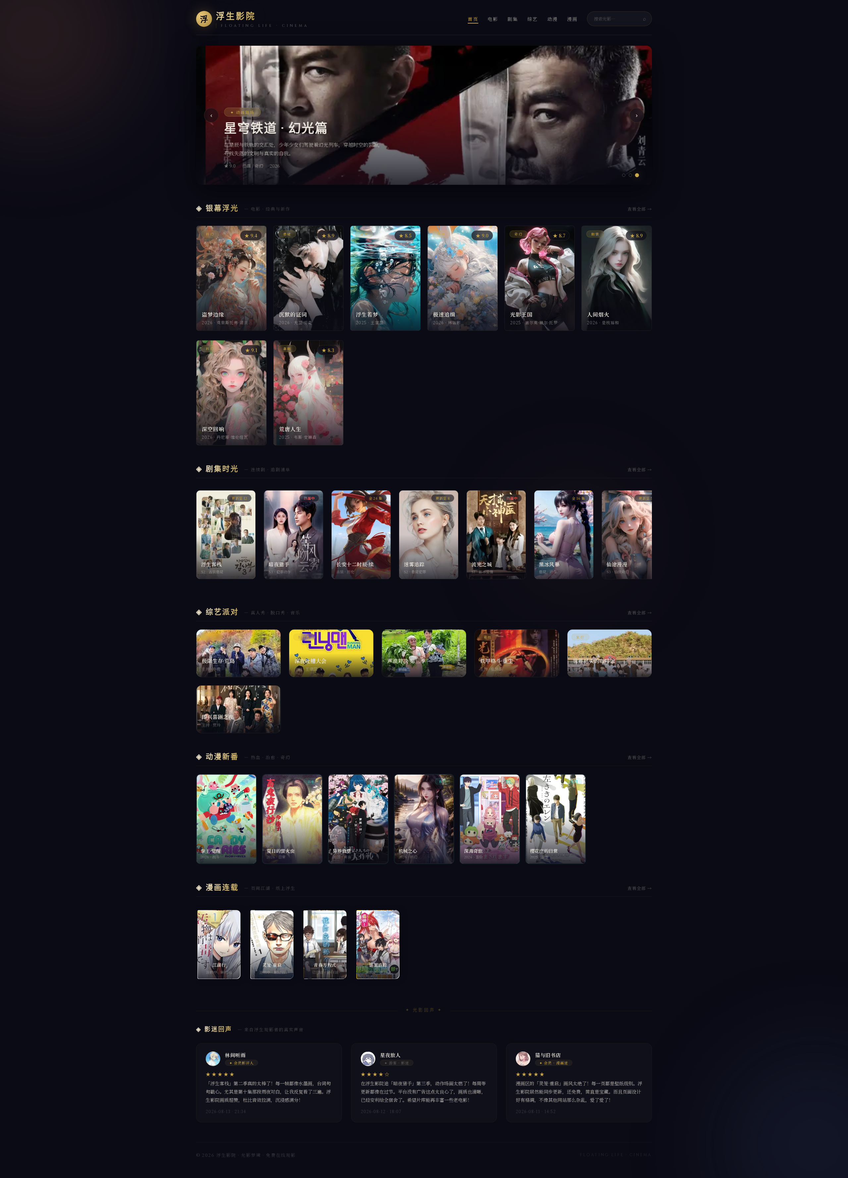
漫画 (572, 19)
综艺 (532, 19)
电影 (493, 19)
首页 (473, 19)
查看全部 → (639, 209)
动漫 (552, 19)
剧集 (512, 19)
